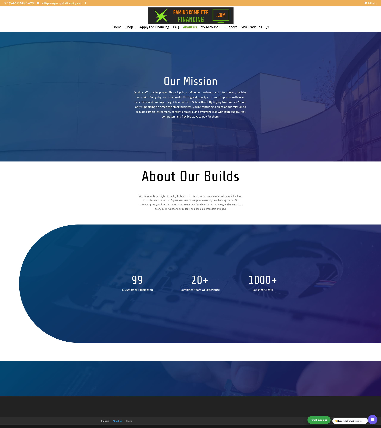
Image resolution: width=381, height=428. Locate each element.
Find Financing (319, 419)
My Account (209, 27)
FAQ (176, 27)
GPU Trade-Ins (251, 27)
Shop (129, 27)
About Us (190, 27)
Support (231, 27)
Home (117, 27)
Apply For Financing (154, 27)
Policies (105, 421)
